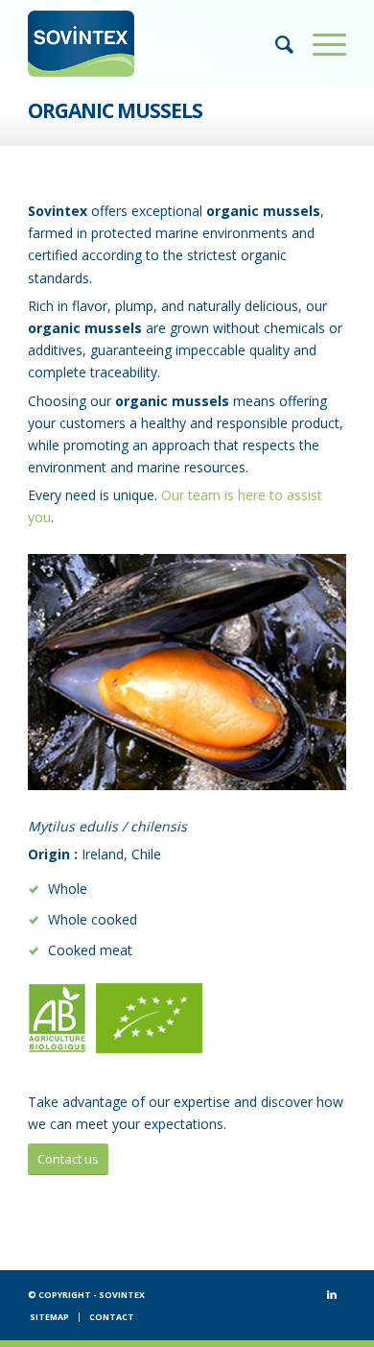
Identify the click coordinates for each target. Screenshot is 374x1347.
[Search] (274, 44)
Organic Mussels (115, 110)
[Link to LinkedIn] (331, 1294)
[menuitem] (274, 44)
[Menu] (319, 44)
